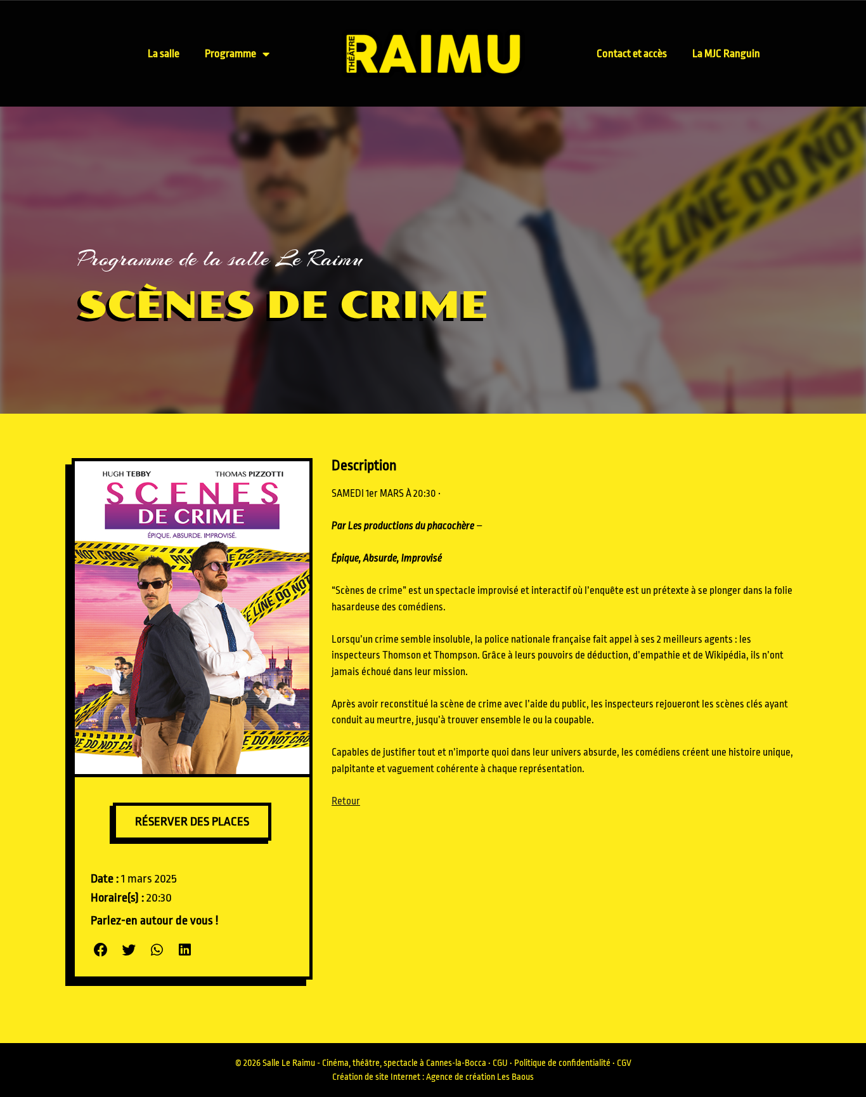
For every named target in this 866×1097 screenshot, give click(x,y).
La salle (163, 54)
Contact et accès (632, 54)
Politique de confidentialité (562, 1063)
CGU (500, 1063)
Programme (230, 54)
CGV (624, 1063)
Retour (346, 801)
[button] (101, 950)
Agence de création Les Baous (480, 1077)
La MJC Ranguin (726, 54)
